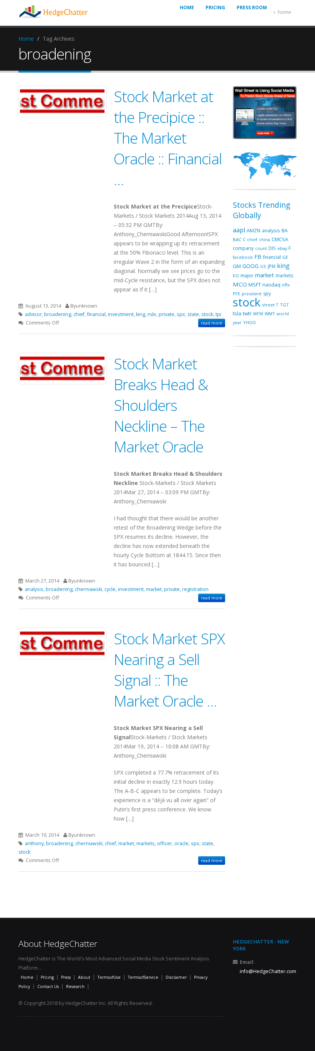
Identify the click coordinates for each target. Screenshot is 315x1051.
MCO (240, 284)
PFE (236, 293)
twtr (247, 313)
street (268, 305)
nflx (286, 285)
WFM (258, 313)
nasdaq (271, 284)
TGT (284, 305)
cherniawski (88, 589)
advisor (33, 314)
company (243, 248)
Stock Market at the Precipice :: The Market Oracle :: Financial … (168, 137)
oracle (181, 843)
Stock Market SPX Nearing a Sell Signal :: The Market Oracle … (169, 669)
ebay (282, 248)
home (284, 12)
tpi (218, 314)
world (283, 313)
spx (181, 314)
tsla (237, 313)
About (84, 977)
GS (263, 266)
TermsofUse (109, 977)
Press (66, 977)
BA (285, 230)
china (264, 239)
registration (195, 589)
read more (211, 323)
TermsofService (143, 977)
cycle (110, 589)
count (261, 248)
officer (164, 843)
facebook (243, 257)
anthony (34, 843)
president (252, 293)
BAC (237, 239)
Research (75, 986)
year (237, 322)
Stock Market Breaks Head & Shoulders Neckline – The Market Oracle (161, 405)
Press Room (252, 7)
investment (121, 314)
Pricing (215, 7)
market (154, 589)
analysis (34, 589)
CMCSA (280, 239)
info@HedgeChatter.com (268, 971)
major (247, 275)
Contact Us (48, 986)
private (166, 314)
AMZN (253, 230)
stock (207, 314)
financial (96, 314)
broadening (57, 314)
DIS (272, 248)
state (193, 314)
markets (145, 843)
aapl (239, 230)
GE (285, 257)
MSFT (255, 284)
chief (79, 314)
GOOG (250, 266)
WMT (270, 313)
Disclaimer (176, 977)
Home (26, 38)
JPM (271, 266)
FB (257, 256)
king (140, 314)
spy (267, 293)
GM (237, 266)
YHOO (249, 322)
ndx (152, 314)
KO (236, 275)
